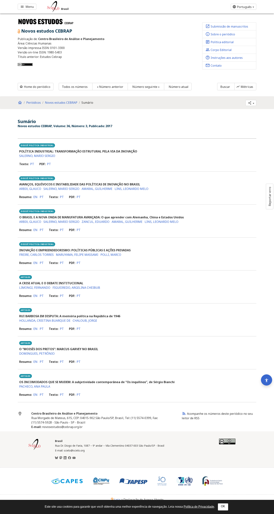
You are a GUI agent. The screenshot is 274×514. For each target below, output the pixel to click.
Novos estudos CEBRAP (61, 103)
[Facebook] (69, 458)
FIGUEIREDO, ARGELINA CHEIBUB (76, 288)
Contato (213, 65)
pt (32, 164)
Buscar (225, 87)
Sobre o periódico (220, 34)
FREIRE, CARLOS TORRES (36, 255)
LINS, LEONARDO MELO (131, 189)
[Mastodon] (60, 458)
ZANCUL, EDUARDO (95, 222)
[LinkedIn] (65, 458)
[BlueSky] (56, 458)
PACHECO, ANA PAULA (34, 386)
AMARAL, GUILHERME (97, 189)
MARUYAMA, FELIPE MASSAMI (77, 255)
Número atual (178, 87)
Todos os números (75, 87)
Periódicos (33, 103)
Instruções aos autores (224, 57)
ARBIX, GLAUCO (30, 189)
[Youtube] (74, 458)
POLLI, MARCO (110, 255)
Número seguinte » (146, 87)
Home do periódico (34, 87)
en (35, 197)
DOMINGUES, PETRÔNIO (37, 353)
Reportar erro (270, 196)
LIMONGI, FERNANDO (34, 288)
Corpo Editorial (218, 49)
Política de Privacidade (199, 506)
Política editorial (219, 42)
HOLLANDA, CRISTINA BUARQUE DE (44, 321)
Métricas (244, 87)
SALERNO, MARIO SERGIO (37, 156)
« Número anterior (110, 87)
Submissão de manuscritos (226, 26)
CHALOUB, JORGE (85, 321)
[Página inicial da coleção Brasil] (34, 449)
